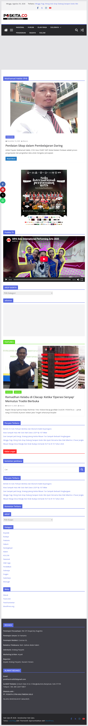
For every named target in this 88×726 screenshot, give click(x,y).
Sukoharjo (7, 578)
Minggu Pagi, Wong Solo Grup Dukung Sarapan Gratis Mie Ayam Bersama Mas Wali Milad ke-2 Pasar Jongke (43, 440)
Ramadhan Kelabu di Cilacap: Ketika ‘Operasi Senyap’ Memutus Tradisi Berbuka (39, 399)
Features (9, 392)
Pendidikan (21, 33)
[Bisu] (78, 279)
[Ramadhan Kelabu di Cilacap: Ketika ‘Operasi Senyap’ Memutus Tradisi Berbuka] (44, 367)
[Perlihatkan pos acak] (82, 30)
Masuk (5, 595)
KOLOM (42, 33)
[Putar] (6, 279)
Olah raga (42, 27)
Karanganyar (8, 548)
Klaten (5, 552)
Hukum (31, 27)
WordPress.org (8, 606)
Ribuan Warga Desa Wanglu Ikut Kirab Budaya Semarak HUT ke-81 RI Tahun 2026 (33, 444)
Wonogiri (6, 582)
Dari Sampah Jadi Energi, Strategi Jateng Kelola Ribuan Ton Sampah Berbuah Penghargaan (57, 5)
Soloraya (54, 27)
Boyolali (6, 533)
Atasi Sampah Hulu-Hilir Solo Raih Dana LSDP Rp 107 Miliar (25, 433)
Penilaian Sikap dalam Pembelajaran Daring (34, 145)
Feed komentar (9, 602)
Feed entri (7, 599)
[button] (60, 27)
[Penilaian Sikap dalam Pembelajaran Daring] (44, 108)
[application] (44, 259)
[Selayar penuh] (82, 279)
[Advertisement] (44, 53)
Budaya (32, 33)
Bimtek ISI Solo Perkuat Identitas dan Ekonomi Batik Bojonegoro (27, 429)
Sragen (5, 574)
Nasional (20, 27)
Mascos (25, 141)
